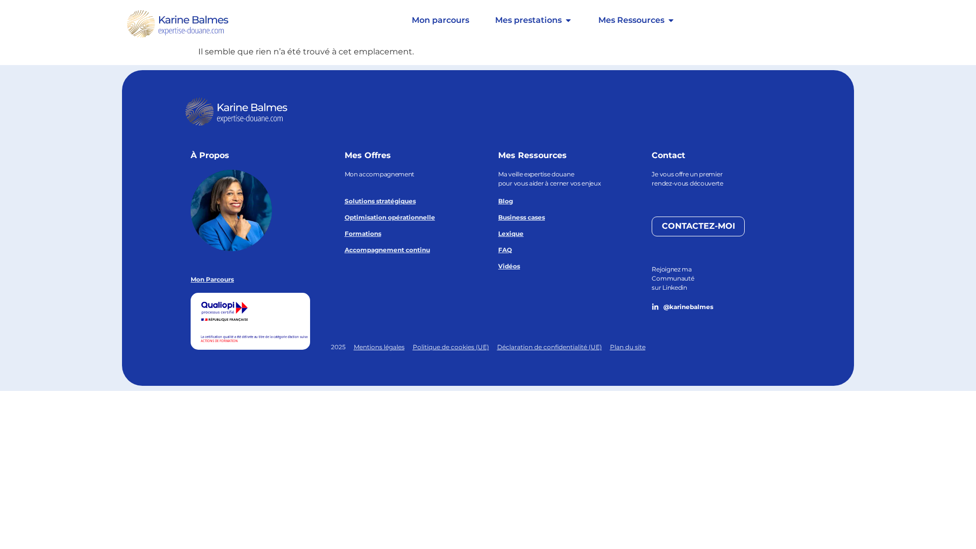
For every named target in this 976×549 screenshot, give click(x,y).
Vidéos (509, 266)
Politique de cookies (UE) (451, 347)
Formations (363, 233)
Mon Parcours (212, 279)
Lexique (511, 233)
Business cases (521, 217)
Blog (505, 201)
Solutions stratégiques (380, 201)
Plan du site (628, 347)
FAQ (505, 250)
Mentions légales (379, 347)
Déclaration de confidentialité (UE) (549, 347)
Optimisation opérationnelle (390, 217)
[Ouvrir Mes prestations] (568, 20)
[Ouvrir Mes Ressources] (671, 20)
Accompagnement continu (387, 250)
